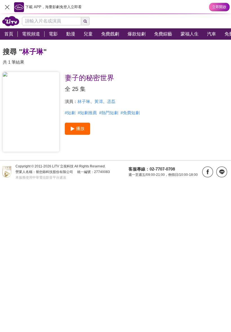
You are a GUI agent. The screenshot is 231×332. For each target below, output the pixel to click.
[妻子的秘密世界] (31, 112)
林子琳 (83, 101)
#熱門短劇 (108, 112)
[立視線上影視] (10, 21)
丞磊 (111, 101)
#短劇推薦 (87, 112)
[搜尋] (85, 21)
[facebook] (207, 172)
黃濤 (98, 101)
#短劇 (70, 112)
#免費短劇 (130, 112)
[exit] (7, 7)
